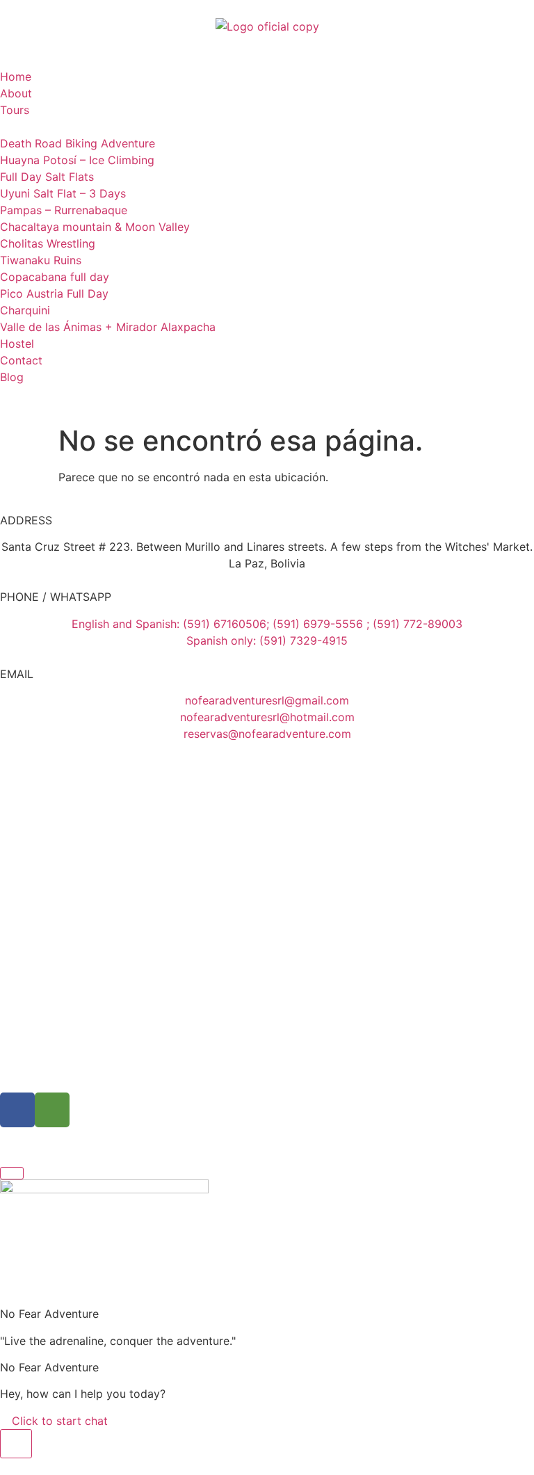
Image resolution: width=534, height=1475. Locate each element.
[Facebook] (17, 1110)
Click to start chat (58, 1421)
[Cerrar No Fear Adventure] (12, 1173)
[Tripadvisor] (52, 1110)
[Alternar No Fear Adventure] (16, 1443)
